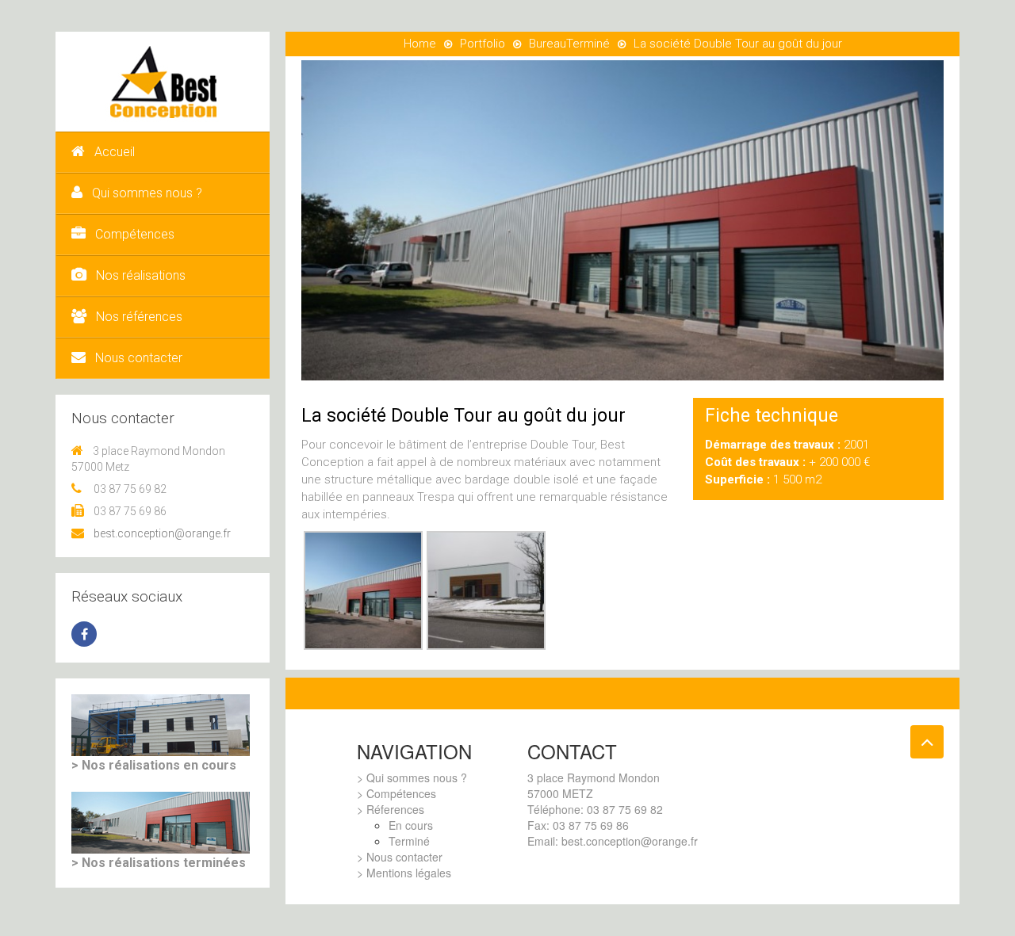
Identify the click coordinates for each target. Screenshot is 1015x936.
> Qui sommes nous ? (412, 777)
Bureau (547, 43)
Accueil (114, 151)
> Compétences (396, 793)
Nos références (139, 316)
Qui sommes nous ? (147, 193)
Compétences (134, 234)
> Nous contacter (399, 857)
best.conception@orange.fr (162, 533)
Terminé (588, 43)
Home (420, 43)
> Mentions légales (404, 873)
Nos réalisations (141, 275)
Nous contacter (138, 357)
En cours (411, 825)
